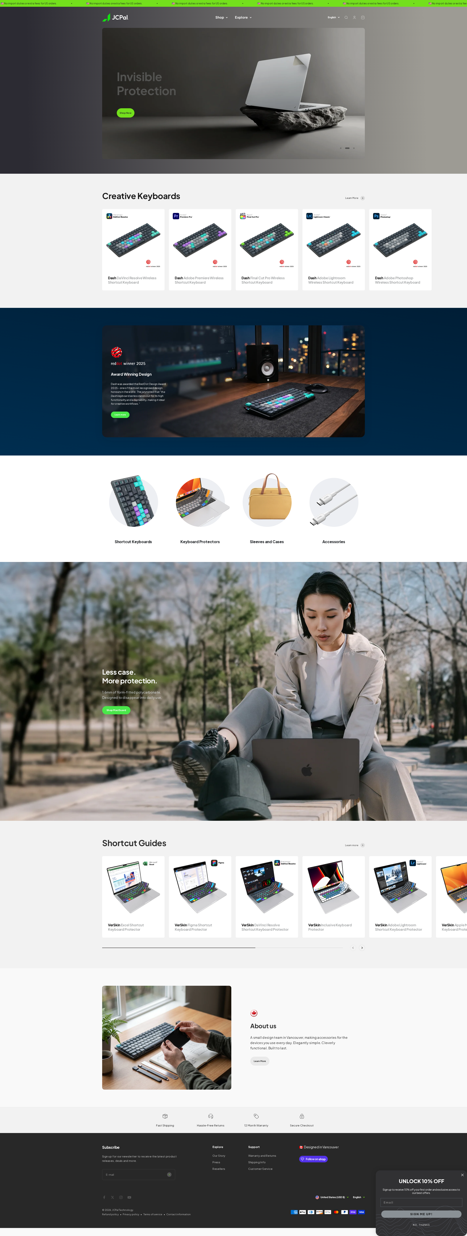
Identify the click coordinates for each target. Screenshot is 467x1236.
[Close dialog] (462, 1175)
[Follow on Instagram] (121, 1197)
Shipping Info (257, 1162)
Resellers (219, 1168)
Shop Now (126, 105)
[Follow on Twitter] (113, 1197)
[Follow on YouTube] (129, 1197)
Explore (241, 17)
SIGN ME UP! (421, 1214)
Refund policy (110, 1214)
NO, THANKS (421, 1225)
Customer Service (260, 1168)
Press (216, 1162)
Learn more (120, 414)
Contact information (178, 1214)
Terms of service (152, 1214)
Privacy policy (131, 1214)
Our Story (219, 1155)
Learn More (260, 1061)
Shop (219, 17)
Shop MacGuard (116, 710)
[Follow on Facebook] (104, 1197)
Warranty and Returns (262, 1155)
